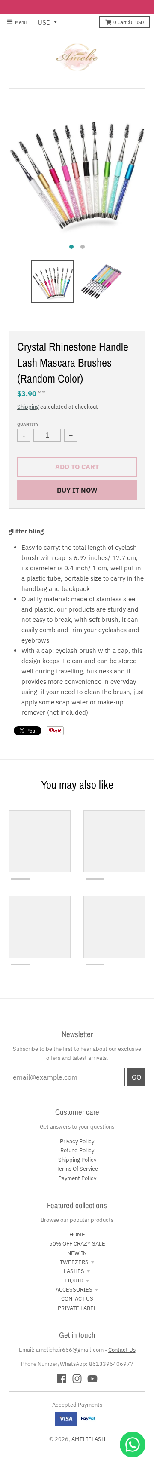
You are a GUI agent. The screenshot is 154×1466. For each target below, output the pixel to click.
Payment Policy (77, 1178)
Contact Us (122, 1349)
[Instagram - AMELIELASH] (77, 1379)
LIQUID (74, 1280)
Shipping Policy (77, 1159)
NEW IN (77, 1253)
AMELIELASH (88, 1439)
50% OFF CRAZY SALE (77, 1243)
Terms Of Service (77, 1168)
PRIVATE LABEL (77, 1308)
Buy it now (77, 490)
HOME (77, 1234)
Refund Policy (77, 1150)
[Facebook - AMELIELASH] (61, 1379)
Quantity (27, 424)
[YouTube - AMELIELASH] (92, 1379)
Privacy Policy (77, 1141)
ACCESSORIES (74, 1289)
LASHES (74, 1271)
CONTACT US (77, 1298)
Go (136, 1077)
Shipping (28, 406)
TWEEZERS (74, 1262)
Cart (128, 22)
